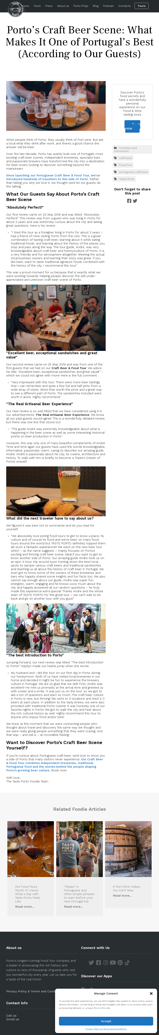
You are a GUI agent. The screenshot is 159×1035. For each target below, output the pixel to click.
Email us (12, 1019)
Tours (37, 5)
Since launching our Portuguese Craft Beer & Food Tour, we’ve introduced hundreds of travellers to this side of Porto (53, 177)
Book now (132, 126)
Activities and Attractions (125, 149)
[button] (151, 993)
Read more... (24, 906)
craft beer (125, 158)
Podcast (108, 5)
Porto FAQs (81, 5)
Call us (11, 1015)
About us (63, 5)
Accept (106, 1021)
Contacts (124, 5)
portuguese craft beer (133, 172)
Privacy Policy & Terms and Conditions (106, 1028)
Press (49, 5)
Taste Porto (126, 178)
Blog (96, 5)
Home (25, 5)
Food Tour (125, 165)
